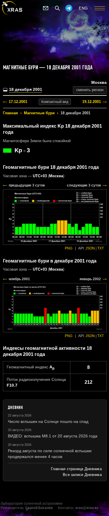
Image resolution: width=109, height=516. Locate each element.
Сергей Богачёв (39, 508)
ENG (83, 8)
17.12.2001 (18, 101)
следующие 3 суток (84, 185)
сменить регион (89, 90)
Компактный (54, 102)
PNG (68, 248)
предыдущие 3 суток (27, 185)
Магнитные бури (39, 113)
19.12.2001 (91, 101)
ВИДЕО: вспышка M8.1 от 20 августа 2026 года (52, 436)
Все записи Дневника (82, 474)
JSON (90, 248)
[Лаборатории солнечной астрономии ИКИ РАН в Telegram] (69, 8)
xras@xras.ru (86, 508)
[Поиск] (57, 8)
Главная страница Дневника (76, 469)
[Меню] (99, 8)
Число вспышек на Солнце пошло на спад (48, 421)
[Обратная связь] (45, 8)
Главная (10, 113)
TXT (100, 248)
